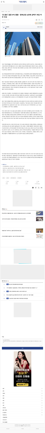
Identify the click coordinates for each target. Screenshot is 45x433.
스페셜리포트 (5, 417)
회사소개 (7, 428)
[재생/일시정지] (4, 27)
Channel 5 (5, 419)
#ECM (8, 177)
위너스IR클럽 (5, 422)
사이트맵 (37, 428)
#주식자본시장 (13, 177)
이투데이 (2, 11)
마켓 (6, 11)
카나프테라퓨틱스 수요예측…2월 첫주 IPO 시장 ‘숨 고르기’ (14, 166)
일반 (9, 11)
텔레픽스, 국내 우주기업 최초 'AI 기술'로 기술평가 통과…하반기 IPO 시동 (16, 170)
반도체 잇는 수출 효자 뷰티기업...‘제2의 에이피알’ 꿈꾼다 (13, 168)
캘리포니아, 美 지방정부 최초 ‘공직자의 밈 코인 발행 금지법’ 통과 (15, 172)
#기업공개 (19, 177)
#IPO (3, 177)
